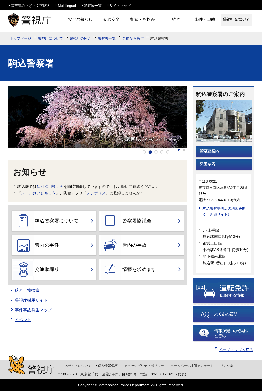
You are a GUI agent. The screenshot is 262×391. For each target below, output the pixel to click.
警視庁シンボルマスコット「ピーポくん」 (16, 364)
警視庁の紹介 (80, 38)
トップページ (20, 38)
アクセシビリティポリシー (144, 366)
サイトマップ (120, 6)
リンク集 (226, 366)
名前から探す (133, 38)
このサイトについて (76, 366)
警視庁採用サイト (31, 300)
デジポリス (96, 193)
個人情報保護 (108, 366)
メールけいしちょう (38, 193)
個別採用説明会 (50, 186)
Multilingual (67, 6)
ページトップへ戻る (236, 349)
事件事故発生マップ (33, 310)
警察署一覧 (93, 6)
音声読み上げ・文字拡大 (30, 6)
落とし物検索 (27, 290)
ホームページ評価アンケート (192, 366)
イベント (23, 320)
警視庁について (50, 38)
